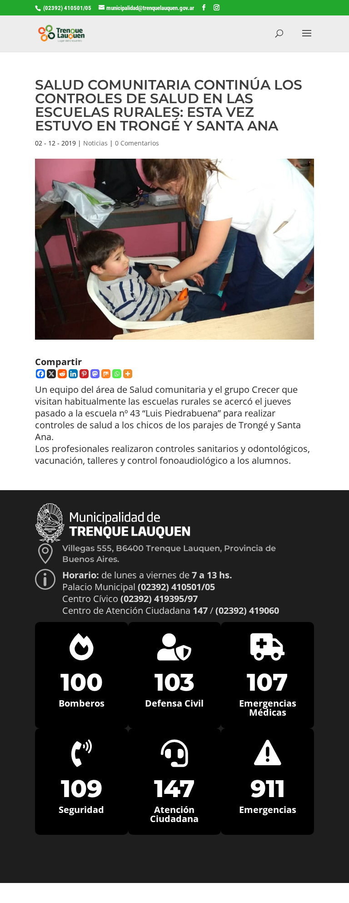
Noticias (95, 143)
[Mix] (105, 373)
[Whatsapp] (116, 373)
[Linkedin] (73, 373)
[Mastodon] (95, 373)
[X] (51, 373)
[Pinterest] (84, 373)
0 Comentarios (137, 143)
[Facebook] (40, 373)
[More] (127, 373)
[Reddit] (62, 373)
